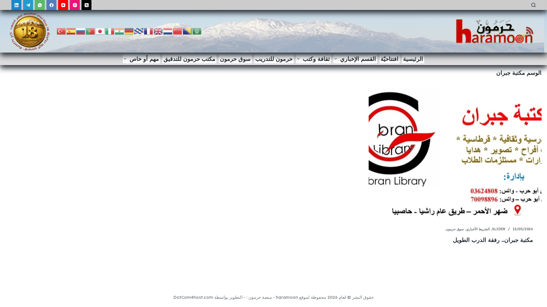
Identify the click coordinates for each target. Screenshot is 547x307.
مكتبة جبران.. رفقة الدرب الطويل (493, 239)
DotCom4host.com (193, 297)
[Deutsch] (129, 31)
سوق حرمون (235, 58)
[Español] (71, 31)
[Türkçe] (61, 31)
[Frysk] (139, 31)
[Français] (149, 31)
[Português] (90, 31)
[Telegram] (28, 5)
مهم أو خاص (144, 58)
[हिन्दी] (119, 31)
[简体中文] (178, 31)
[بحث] (533, 5)
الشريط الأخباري (478, 229)
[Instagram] (75, 5)
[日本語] (100, 31)
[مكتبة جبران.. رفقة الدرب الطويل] (455, 153)
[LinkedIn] (16, 5)
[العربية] (197, 31)
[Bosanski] (187, 31)
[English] (158, 31)
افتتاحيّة (390, 58)
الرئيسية (413, 58)
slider (498, 229)
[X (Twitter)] (86, 5)
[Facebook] (51, 5)
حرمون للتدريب (274, 58)
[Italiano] (110, 31)
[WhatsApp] (40, 5)
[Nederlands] (168, 31)
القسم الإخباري (358, 58)
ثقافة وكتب (316, 58)
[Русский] (81, 31)
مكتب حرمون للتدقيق (189, 58)
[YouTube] (63, 5)
